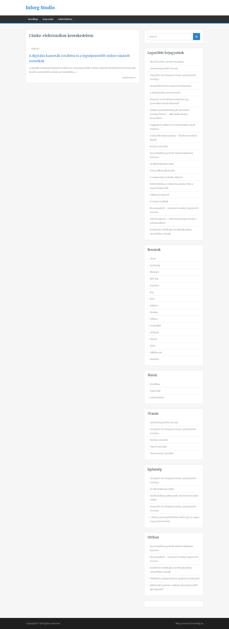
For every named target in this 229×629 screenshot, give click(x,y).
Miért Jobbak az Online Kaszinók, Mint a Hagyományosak (171, 186)
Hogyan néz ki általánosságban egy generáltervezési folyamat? (169, 101)
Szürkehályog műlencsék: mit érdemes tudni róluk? (174, 497)
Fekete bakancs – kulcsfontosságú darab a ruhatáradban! (173, 220)
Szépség (154, 332)
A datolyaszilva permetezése (165, 92)
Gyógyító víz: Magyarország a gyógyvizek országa (173, 77)
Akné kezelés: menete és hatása (167, 61)
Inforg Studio (40, 7)
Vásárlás (154, 359)
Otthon (153, 319)
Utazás (153, 339)
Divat (152, 258)
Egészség (155, 265)
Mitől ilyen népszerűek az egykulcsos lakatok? (175, 578)
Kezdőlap (33, 19)
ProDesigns (196, 623)
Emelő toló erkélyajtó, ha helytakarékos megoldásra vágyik (171, 231)
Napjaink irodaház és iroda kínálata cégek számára (172, 126)
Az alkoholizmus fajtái (162, 163)
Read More (128, 77)
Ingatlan (154, 285)
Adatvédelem (65, 19)
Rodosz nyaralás (159, 146)
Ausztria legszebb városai (164, 68)
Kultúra (35, 48)
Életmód (154, 272)
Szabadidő (155, 325)
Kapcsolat (48, 19)
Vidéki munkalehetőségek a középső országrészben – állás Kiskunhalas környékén (169, 114)
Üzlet (152, 345)
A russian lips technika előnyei (166, 177)
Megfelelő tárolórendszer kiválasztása (170, 85)
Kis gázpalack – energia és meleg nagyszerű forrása (174, 210)
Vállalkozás (156, 352)
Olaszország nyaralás (161, 453)
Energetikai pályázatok (162, 170)
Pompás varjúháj (159, 201)
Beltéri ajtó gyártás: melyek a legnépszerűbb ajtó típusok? (174, 587)
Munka (154, 312)
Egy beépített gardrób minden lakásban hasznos (171, 155)
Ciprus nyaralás (158, 446)
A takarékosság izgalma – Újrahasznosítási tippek (173, 137)
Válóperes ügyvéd (159, 194)
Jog (152, 292)
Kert (152, 298)
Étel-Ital (154, 278)
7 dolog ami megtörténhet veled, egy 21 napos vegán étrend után (174, 519)
